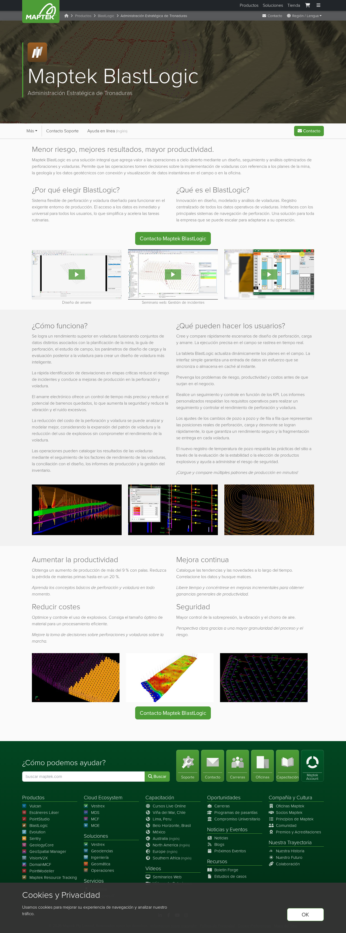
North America (171, 845)
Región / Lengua (305, 15)
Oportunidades (224, 797)
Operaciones (102, 870)
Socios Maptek (289, 813)
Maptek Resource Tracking (53, 877)
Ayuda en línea (107, 131)
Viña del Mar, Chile (169, 813)
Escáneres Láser (44, 813)
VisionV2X (38, 858)
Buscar (159, 776)
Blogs (219, 844)
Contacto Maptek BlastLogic (173, 238)
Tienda (293, 5)
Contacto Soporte (62, 131)
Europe (165, 852)
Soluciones (273, 5)
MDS (95, 813)
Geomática (100, 864)
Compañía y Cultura (290, 797)
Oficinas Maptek (290, 806)
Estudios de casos (230, 876)
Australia (166, 839)
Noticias (216, 829)
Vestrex (98, 806)
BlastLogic (106, 15)
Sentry (35, 839)
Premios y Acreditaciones (298, 832)
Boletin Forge (226, 870)
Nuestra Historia (290, 851)
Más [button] (30, 131)
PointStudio (39, 819)
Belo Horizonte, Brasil (172, 826)
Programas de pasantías (236, 813)
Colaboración (288, 864)
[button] (77, 274)
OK (305, 915)
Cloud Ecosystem (103, 797)
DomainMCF (40, 864)
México (159, 832)
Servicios (94, 881)
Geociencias (102, 851)
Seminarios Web (167, 877)
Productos (249, 5)
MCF (95, 819)
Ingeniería (100, 857)
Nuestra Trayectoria (290, 842)
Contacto (274, 15)
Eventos (239, 829)
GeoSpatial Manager (47, 852)
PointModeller (41, 871)
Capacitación (159, 797)
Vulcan (35, 806)
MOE (95, 826)
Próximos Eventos (230, 851)
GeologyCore (41, 845)
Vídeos (153, 868)
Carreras (222, 806)
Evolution (37, 832)
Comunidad (286, 826)
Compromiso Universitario (237, 819)
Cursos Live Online (169, 806)
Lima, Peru (162, 819)
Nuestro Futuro (289, 857)
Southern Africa (172, 858)
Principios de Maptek (295, 819)
